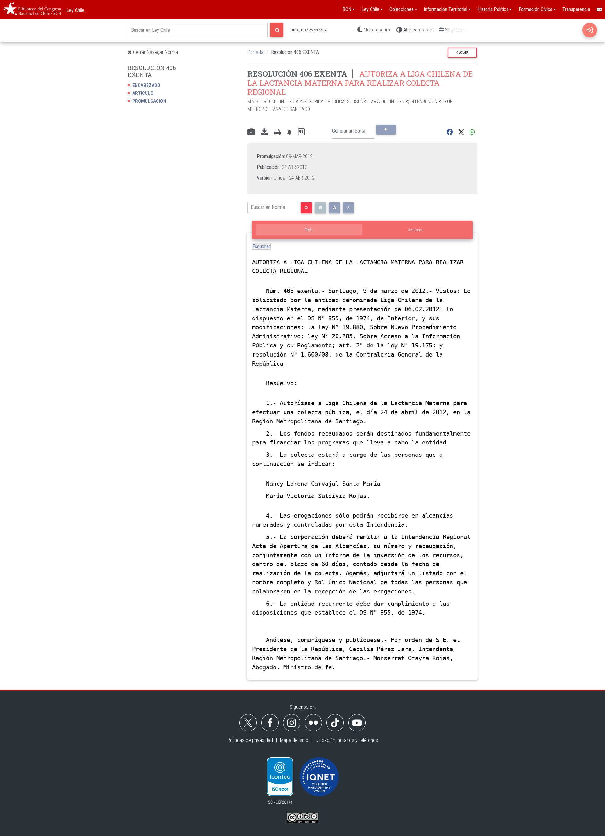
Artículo (142, 93)
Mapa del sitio (294, 740)
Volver (463, 52)
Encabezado (146, 85)
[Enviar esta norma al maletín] (251, 132)
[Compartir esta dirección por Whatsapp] (472, 132)
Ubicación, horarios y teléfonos (346, 740)
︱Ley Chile (72, 10)
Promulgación (149, 101)
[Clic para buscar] (276, 30)
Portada (255, 52)
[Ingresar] (589, 30)
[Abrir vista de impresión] (277, 132)
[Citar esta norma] (301, 132)
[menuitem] (599, 9)
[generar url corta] (385, 129)
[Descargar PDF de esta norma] (264, 132)
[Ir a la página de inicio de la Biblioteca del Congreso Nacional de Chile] (32, 9)
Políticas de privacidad (250, 740)
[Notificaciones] (289, 132)
